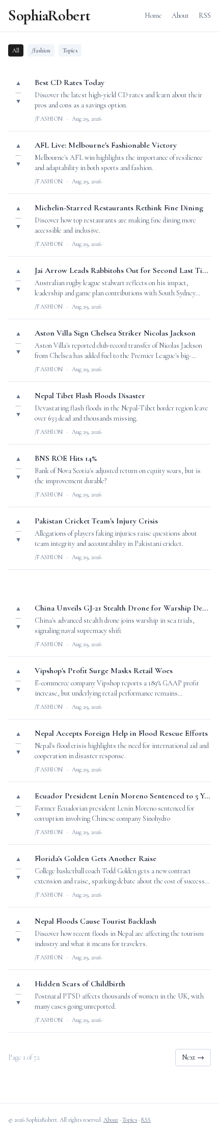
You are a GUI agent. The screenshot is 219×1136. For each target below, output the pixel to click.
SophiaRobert (49, 15)
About (180, 15)
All (15, 50)
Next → (193, 1057)
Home (153, 15)
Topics (70, 50)
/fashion (41, 50)
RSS (205, 15)
